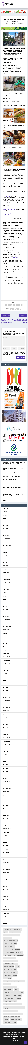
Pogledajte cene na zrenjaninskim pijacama (13, 491)
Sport (15, 1034)
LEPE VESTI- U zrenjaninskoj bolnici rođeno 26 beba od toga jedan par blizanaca (14, 463)
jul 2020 (5, 754)
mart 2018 (5, 849)
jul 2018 (5, 835)
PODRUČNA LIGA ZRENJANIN (10, 986)
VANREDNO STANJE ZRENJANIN (10, 1011)
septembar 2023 (7, 626)
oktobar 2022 (6, 663)
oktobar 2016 (6, 906)
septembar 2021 (7, 707)
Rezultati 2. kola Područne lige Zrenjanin (13, 473)
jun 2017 (5, 879)
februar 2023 (6, 650)
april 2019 (5, 805)
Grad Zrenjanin (7, 937)
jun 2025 (5, 555)
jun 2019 (5, 798)
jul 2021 (5, 714)
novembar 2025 (6, 538)
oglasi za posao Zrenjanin (10, 975)
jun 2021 (5, 717)
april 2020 (5, 764)
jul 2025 (5, 552)
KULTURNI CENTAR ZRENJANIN (10, 960)
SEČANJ (14, 1001)
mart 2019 (5, 808)
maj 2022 (5, 680)
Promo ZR (22, 1036)
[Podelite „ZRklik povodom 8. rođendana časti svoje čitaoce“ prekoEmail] (19, 305)
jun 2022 (5, 677)
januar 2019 (6, 815)
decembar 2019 (6, 778)
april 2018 (5, 845)
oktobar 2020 (6, 744)
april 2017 (5, 886)
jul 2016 (5, 916)
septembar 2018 (7, 828)
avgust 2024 (6, 589)
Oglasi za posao (15, 1036)
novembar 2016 (6, 903)
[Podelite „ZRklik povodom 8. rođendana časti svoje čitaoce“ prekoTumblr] (11, 305)
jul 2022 (5, 673)
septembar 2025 (7, 545)
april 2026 (5, 521)
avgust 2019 (6, 791)
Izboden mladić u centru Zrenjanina (12, 487)
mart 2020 (5, 768)
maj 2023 (5, 640)
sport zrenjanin (17, 1004)
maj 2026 (5, 518)
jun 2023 (5, 636)
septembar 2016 (7, 909)
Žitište (14, 1022)
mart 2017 (5, 889)
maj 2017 (5, 882)
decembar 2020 (6, 737)
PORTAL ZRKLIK (7, 196)
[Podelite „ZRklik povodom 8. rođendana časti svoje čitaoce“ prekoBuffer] (16, 305)
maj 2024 (5, 599)
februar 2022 (6, 690)
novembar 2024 (7, 579)
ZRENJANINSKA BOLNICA (16, 1019)
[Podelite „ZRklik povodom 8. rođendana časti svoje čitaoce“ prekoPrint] (22, 305)
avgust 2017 (6, 872)
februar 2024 (6, 609)
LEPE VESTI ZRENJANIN (9, 966)
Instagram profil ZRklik (9, 214)
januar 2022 (6, 693)
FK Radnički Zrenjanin (14, 932)
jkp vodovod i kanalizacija (10, 943)
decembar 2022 (6, 656)
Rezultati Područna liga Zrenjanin (12, 998)
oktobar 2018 (6, 825)
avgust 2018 (6, 832)
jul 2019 (5, 795)
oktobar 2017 (6, 866)
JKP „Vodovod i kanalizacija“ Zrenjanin (13, 952)
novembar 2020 (7, 741)
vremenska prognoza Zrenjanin (12, 1016)
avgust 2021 (6, 710)
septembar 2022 (7, 667)
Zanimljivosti (6, 1036)
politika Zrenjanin (8, 992)
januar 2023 (6, 653)
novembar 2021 (6, 700)
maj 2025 (5, 559)
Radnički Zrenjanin (16, 995)
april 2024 (5, 602)
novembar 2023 (6, 619)
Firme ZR (14, 1038)
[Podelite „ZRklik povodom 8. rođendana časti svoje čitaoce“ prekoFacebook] (5, 305)
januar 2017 (5, 896)
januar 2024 (6, 613)
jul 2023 (5, 633)
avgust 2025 (6, 548)
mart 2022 (5, 687)
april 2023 (5, 643)
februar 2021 (6, 731)
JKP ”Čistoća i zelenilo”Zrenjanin (12, 949)
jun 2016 (5, 920)
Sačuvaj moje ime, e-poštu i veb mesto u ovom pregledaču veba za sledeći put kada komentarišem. (14, 353)
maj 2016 (5, 923)
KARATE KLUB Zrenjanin (9, 955)
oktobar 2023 (6, 623)
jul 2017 (4, 876)
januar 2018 (6, 855)
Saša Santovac (7, 1001)
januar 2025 (6, 572)
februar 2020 (6, 771)
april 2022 (5, 683)
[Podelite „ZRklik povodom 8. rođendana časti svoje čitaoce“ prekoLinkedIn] (14, 305)
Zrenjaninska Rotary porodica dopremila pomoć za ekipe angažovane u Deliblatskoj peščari (13, 468)
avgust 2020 (6, 751)
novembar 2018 (6, 822)
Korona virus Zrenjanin (9, 958)
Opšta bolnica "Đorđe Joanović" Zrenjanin (14, 981)
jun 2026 (5, 515)
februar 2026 (6, 528)
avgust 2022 (6, 670)
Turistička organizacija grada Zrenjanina (11, 1007)
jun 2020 (5, 758)
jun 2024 (5, 596)
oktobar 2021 (6, 704)
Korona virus (20, 955)
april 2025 (5, 562)
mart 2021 (5, 727)
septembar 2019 (7, 788)
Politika (11, 1034)
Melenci (18, 966)
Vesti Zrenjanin (18, 1013)
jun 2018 (5, 839)
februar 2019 (6, 812)
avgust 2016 (6, 913)
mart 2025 (5, 565)
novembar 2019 (6, 781)
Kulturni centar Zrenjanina (10, 963)
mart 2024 (5, 606)
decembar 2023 (6, 616)
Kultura (20, 1034)
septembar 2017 (6, 869)
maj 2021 (5, 720)
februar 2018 (6, 852)
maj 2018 (5, 842)
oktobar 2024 (6, 582)
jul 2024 (5, 592)
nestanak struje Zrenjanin (10, 972)
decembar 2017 (6, 859)
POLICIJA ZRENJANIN (8, 989)
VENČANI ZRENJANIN (8, 1013)
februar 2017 (6, 892)
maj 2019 (5, 801)
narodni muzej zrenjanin (10, 969)
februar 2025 (6, 569)
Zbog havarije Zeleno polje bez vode (12, 476)
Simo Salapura (7, 1004)
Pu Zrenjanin (7, 995)
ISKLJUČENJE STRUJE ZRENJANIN (11, 940)
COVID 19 (5, 932)
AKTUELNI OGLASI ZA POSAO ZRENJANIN (12, 929)
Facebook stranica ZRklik (9, 209)
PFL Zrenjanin (7, 984)
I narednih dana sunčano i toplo (11, 479)
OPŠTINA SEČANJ (7, 978)
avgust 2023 (6, 629)
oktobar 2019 (6, 785)
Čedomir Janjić (7, 1022)
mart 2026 (5, 525)
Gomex (5, 935)
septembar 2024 (7, 586)
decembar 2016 (6, 899)
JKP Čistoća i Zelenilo (9, 946)
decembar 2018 (6, 818)
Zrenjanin (6, 1019)
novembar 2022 (6, 660)
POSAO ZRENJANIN (19, 992)
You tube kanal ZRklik (8, 219)
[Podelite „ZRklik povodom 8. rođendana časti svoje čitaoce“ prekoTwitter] (8, 305)
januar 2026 (6, 532)
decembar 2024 (6, 575)
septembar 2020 (7, 747)
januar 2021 (6, 734)
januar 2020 (6, 774)
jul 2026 (5, 511)
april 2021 (5, 724)
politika (16, 989)
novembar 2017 (6, 862)
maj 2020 (5, 761)
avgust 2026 (6, 508)
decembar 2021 (6, 697)
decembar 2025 (6, 535)
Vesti (13, 23)
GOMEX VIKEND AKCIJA (14, 935)
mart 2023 (5, 646)
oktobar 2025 (6, 542)
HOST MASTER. (13, 257)
